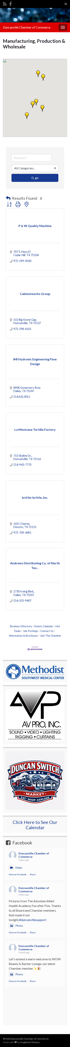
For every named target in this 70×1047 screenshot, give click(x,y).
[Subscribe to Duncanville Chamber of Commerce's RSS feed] (5, 3)
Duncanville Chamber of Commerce (26, 27)
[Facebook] (10, 3)
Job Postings (30, 630)
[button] (42, 108)
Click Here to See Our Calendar (35, 824)
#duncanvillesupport (32, 920)
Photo (19, 925)
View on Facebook (17, 874)
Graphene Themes (30, 1042)
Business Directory (21, 626)
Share (33, 874)
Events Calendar (43, 626)
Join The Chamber (50, 635)
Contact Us (46, 630)
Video (18, 867)
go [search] (36, 178)
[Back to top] (61, 1024)
